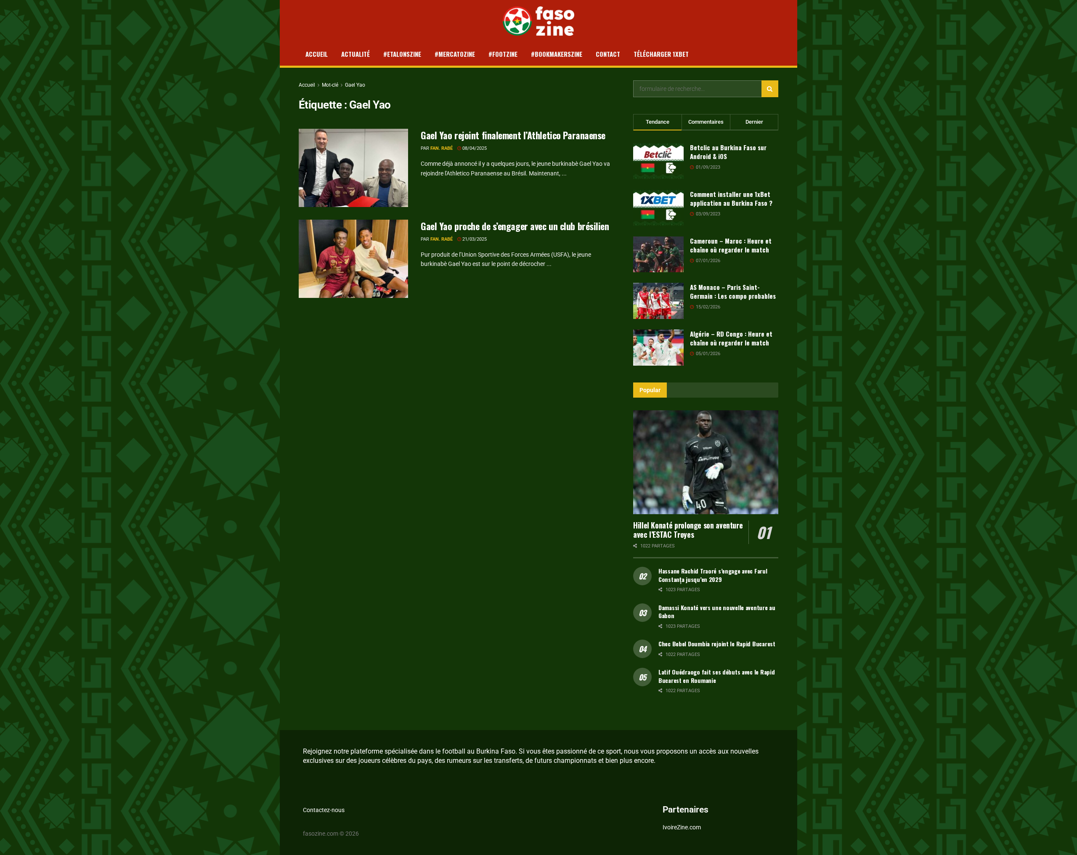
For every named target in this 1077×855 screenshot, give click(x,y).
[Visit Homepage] (539, 21)
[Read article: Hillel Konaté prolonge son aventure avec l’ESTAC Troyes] (705, 462)
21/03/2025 (474, 239)
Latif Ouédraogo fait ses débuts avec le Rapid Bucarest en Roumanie (716, 676)
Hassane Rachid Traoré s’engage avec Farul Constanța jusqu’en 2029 (712, 575)
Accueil (316, 53)
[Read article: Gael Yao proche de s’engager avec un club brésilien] (353, 259)
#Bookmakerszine (556, 53)
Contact (608, 53)
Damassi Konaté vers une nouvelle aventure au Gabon (716, 611)
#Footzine (502, 53)
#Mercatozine (455, 53)
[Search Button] (769, 88)
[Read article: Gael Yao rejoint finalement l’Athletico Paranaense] (353, 168)
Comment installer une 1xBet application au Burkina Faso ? (731, 198)
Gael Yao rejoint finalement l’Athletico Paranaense (513, 135)
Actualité (355, 53)
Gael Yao (355, 85)
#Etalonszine (402, 53)
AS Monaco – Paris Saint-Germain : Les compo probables (733, 291)
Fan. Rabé (441, 148)
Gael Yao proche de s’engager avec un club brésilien (515, 226)
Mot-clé (330, 85)
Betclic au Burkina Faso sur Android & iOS (728, 152)
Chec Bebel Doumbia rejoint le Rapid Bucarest (716, 643)
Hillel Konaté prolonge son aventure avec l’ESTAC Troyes (688, 530)
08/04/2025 (474, 148)
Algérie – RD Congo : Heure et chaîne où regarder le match (731, 338)
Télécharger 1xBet (661, 53)
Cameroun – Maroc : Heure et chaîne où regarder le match (731, 245)
